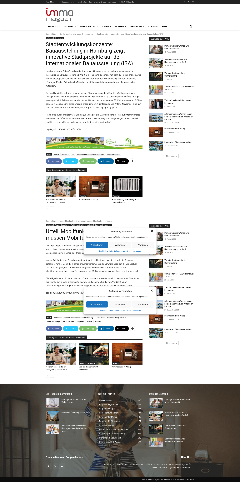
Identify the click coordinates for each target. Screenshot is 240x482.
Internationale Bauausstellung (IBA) (90, 154)
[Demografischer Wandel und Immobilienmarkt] (156, 49)
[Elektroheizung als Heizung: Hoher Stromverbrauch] (127, 186)
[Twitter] (188, 2)
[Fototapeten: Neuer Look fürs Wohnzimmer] (52, 403)
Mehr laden (170, 156)
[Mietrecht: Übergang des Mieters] (52, 416)
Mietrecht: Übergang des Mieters (76, 413)
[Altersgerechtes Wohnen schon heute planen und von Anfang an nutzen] (156, 117)
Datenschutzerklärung (122, 251)
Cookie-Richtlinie (106, 251)
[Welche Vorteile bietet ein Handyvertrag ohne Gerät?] (61, 186)
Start (47, 34)
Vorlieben (143, 245)
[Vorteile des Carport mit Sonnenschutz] (156, 76)
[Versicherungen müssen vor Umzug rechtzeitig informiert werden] (52, 429)
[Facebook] (185, 2)
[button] (152, 231)
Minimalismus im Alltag (88, 199)
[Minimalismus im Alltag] (94, 186)
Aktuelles (54, 34)
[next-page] (52, 208)
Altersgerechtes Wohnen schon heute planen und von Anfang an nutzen (178, 117)
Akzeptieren (97, 245)
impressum (137, 251)
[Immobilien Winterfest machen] (156, 146)
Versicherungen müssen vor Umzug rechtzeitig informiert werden (74, 428)
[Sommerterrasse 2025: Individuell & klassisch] (156, 90)
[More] (132, 161)
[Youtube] (192, 2)
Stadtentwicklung (113, 154)
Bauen (56, 154)
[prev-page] (47, 208)
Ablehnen (120, 245)
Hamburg (65, 154)
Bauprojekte (59, 38)
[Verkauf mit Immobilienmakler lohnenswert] (156, 104)
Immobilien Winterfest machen (178, 142)
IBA (73, 154)
